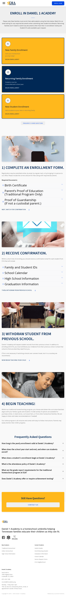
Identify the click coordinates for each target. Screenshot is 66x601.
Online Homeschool (7, 551)
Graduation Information (41, 554)
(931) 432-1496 (6, 579)
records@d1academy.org (9, 582)
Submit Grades (39, 548)
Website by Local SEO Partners (56, 593)
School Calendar (39, 556)
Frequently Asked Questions (33, 123)
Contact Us (33, 505)
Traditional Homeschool (8, 548)
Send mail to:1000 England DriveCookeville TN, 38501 (8, 574)
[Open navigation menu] (4, 3)
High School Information (8, 554)
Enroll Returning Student (41, 551)
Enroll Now (58, 3)
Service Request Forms (41, 559)
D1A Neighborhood (40, 562)
